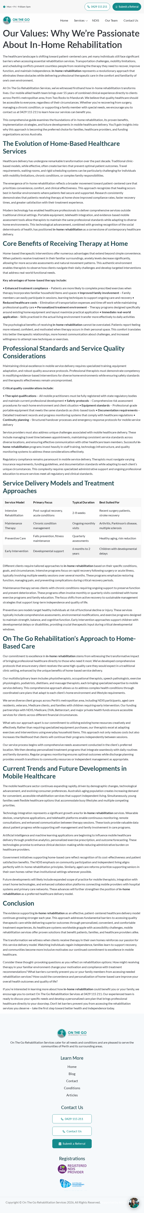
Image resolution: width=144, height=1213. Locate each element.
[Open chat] (134, 1203)
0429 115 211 (99, 6)
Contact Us (74, 1131)
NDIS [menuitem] (95, 20)
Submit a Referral (128, 6)
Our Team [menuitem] (111, 20)
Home (72, 1066)
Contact (72, 1081)
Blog (72, 1073)
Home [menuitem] (64, 20)
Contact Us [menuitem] (131, 20)
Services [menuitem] (79, 20)
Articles (72, 1095)
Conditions (72, 1088)
